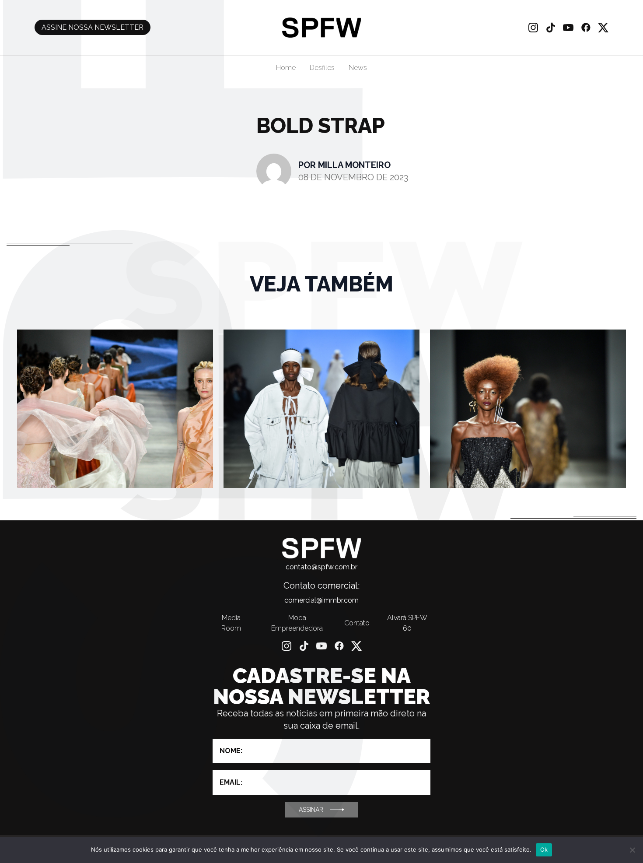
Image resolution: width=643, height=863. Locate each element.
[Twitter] (603, 27)
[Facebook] (585, 27)
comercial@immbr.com (321, 600)
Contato (357, 623)
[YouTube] (568, 27)
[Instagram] (533, 27)
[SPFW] (321, 28)
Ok (544, 849)
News (358, 67)
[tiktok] (550, 27)
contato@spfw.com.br (321, 567)
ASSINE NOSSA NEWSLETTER (92, 27)
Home (286, 67)
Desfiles (322, 67)
